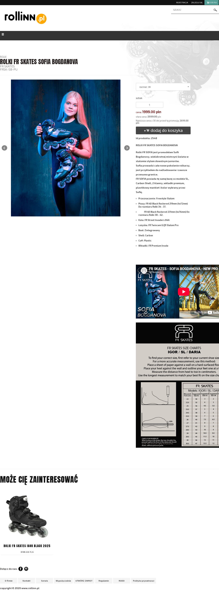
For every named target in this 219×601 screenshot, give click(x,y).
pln (213, 2)
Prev (4, 148)
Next (127, 148)
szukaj (215, 10)
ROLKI (3, 56)
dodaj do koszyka (166, 130)
